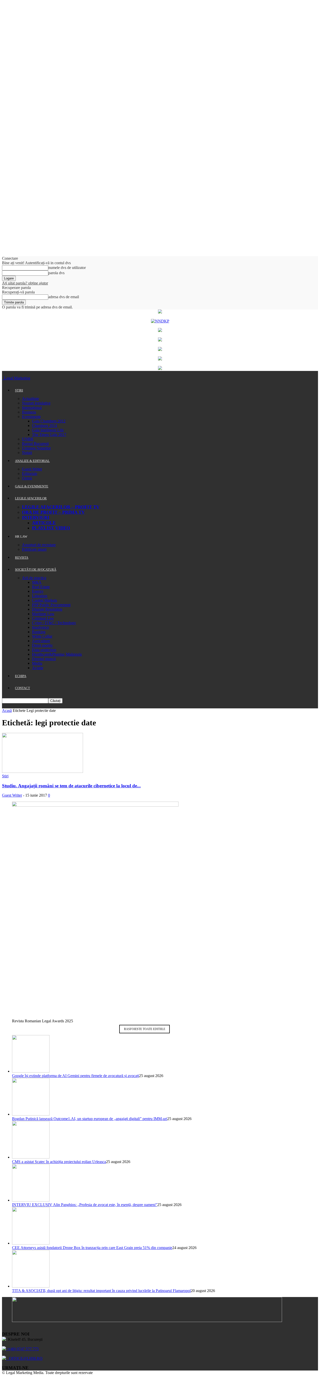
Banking (39, 632)
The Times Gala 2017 (49, 434)
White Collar (42, 636)
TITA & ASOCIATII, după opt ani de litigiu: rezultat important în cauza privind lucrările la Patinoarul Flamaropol (101, 1291)
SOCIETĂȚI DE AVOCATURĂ (35, 569)
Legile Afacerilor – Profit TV (61, 506)
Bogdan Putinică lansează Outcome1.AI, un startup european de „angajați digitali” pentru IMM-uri (89, 1119)
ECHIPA (20, 676)
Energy (38, 591)
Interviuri (35, 517)
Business (29, 412)
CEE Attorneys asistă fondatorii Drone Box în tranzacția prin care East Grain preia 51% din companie (92, 1248)
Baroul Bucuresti (35, 443)
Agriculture (41, 641)
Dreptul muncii (44, 659)
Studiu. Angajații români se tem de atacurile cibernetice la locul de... (71, 785)
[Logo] (2, 378)
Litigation (39, 596)
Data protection (44, 650)
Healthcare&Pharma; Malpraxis (57, 654)
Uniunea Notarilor (36, 448)
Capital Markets (44, 600)
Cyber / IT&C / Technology (54, 623)
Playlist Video (51, 527)
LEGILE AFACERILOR (31, 498)
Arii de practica (34, 578)
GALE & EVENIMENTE (31, 486)
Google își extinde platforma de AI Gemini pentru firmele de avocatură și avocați (75, 1076)
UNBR (28, 439)
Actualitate (30, 398)
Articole (44, 522)
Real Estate (41, 587)
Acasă (7, 710)
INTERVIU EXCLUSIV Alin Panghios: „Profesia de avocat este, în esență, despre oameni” (84, 1205)
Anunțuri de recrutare (39, 545)
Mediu (37, 663)
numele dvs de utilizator (67, 267)
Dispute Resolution (47, 609)
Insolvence (40, 627)
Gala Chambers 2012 (49, 421)
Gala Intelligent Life (48, 430)
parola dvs (56, 273)
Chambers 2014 (44, 425)
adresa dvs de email (63, 297)
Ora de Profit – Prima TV (53, 512)
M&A (37, 582)
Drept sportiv (42, 645)
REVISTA (21, 557)
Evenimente (31, 416)
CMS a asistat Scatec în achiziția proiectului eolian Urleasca (59, 1162)
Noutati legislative (36, 403)
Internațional (32, 407)
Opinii (27, 478)
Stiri (5, 776)
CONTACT (22, 688)
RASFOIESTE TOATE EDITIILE (144, 1029)
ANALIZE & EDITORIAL (32, 461)
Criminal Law (43, 618)
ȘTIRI (19, 390)
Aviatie (37, 668)
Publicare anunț (34, 549)
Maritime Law (43, 614)
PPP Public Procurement (51, 605)
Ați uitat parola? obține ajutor (25, 283)
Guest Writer (32, 469)
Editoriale (29, 473)
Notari (27, 452)
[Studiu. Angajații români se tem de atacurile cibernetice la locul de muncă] (42, 771)
